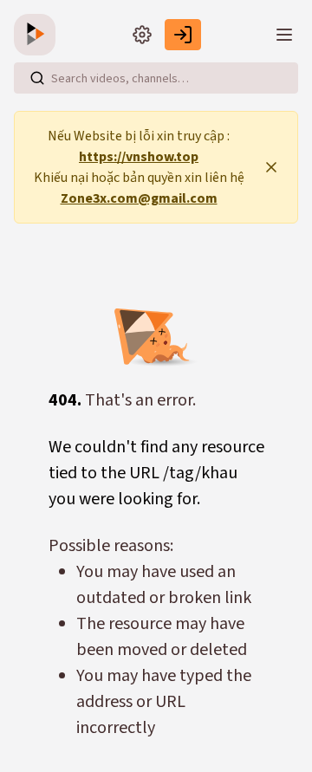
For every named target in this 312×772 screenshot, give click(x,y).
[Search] (37, 78)
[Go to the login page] (183, 34)
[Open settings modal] (142, 34)
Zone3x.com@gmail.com (139, 198)
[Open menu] (284, 34)
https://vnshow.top (138, 156)
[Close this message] (271, 167)
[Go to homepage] (38, 34)
